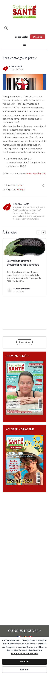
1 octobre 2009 (16, 69)
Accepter (25, 661)
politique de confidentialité (24, 653)
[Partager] (43, 186)
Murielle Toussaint (21, 289)
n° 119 (35, 173)
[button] (24, 44)
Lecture (20, 185)
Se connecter (21, 37)
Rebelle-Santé (15, 66)
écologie (21, 189)
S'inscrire (37, 37)
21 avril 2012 (18, 292)
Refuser (24, 669)
